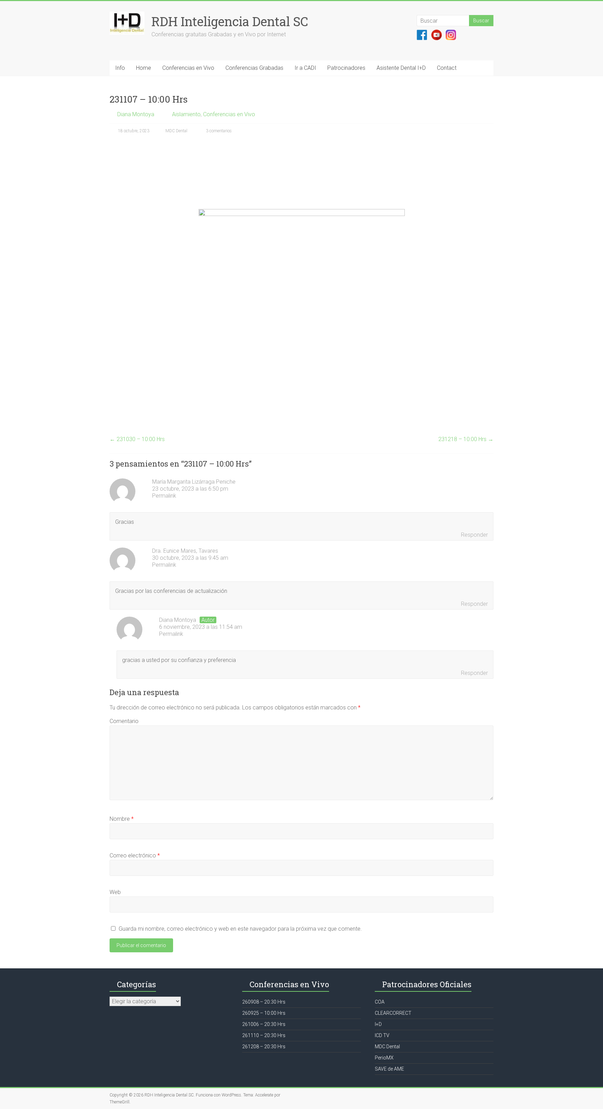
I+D (378, 1024)
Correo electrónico (135, 855)
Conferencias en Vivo (188, 68)
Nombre (122, 819)
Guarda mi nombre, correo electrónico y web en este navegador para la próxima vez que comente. (240, 928)
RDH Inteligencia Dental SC (229, 21)
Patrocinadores (346, 68)
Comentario (124, 721)
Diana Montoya (135, 114)
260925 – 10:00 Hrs (263, 1013)
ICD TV (382, 1035)
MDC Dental (176, 130)
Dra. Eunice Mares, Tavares (185, 551)
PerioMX (384, 1057)
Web (115, 892)
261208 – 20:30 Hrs (263, 1046)
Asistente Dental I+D (401, 68)
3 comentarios (218, 130)
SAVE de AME (389, 1069)
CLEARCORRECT (393, 1013)
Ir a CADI (305, 68)
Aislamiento (186, 114)
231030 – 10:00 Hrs (137, 439)
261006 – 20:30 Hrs (263, 1024)
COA (380, 1002)
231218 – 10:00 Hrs (465, 439)
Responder (474, 534)
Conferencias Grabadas (254, 68)
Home (143, 68)
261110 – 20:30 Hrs (263, 1035)
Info (120, 68)
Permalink (164, 495)
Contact (446, 68)
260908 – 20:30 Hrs (263, 1002)
